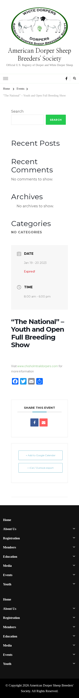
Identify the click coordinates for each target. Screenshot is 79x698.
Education (10, 556)
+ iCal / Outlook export (40, 467)
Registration (11, 538)
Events (7, 575)
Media (7, 565)
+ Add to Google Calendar (41, 455)
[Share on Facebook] (34, 422)
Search (17, 111)
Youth (7, 584)
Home (7, 520)
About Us (9, 529)
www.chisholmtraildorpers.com (37, 366)
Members (9, 547)
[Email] (44, 422)
